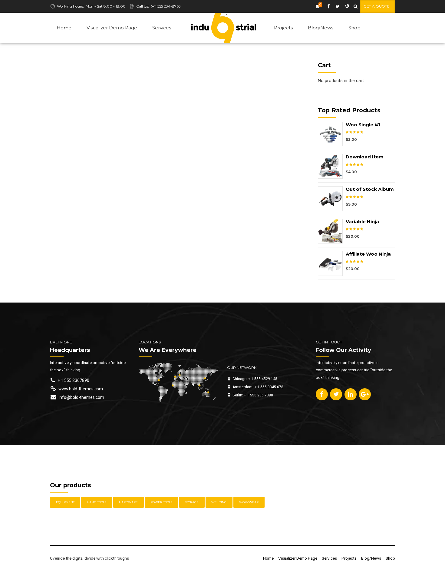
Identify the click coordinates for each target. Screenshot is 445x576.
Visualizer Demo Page (112, 28)
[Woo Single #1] (332, 134)
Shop (354, 28)
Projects (283, 28)
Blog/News (320, 28)
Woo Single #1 (363, 124)
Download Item (365, 157)
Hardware (128, 502)
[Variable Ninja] (332, 231)
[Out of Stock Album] (332, 198)
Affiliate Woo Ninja (368, 254)
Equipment (65, 502)
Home (64, 28)
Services (161, 28)
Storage (192, 502)
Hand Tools (96, 502)
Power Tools (161, 502)
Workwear (249, 502)
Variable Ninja (362, 221)
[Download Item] (332, 166)
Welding (218, 502)
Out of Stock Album (370, 189)
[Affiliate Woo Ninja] (332, 263)
